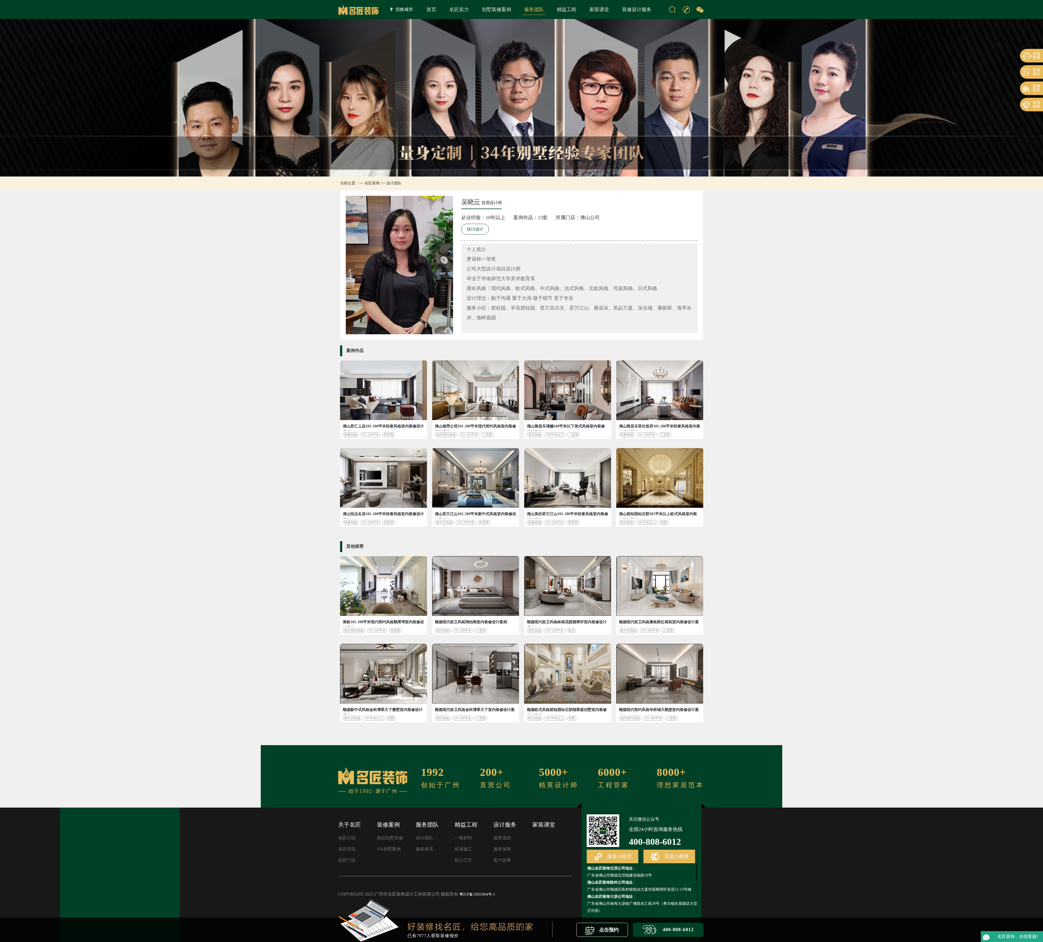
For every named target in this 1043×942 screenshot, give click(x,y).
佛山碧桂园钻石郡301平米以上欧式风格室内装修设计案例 (658, 515)
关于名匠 (349, 824)
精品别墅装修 (390, 838)
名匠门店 (347, 860)
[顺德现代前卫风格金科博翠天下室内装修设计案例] (475, 674)
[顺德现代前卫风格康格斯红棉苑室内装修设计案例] (659, 586)
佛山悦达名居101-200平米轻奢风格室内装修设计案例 (383, 515)
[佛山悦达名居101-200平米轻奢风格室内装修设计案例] (383, 478)
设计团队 (393, 183)
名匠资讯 (347, 849)
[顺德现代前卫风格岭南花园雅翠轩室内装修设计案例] (567, 586)
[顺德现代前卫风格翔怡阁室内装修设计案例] (475, 586)
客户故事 (502, 860)
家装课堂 (599, 9)
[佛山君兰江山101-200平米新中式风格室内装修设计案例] (475, 478)
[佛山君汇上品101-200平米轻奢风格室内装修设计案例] (383, 390)
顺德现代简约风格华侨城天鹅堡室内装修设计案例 (659, 711)
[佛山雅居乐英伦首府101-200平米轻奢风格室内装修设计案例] (659, 390)
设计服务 (505, 824)
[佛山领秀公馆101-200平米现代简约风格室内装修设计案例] (475, 390)
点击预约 (608, 929)
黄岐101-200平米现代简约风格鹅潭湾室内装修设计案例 (383, 623)
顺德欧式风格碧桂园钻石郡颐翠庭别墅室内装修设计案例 (567, 711)
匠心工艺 (463, 860)
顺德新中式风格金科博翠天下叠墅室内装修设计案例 (383, 711)
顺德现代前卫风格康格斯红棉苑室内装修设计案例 (659, 623)
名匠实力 (459, 9)
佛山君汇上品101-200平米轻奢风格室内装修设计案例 (383, 427)
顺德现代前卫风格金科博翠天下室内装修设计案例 (475, 711)
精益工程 (566, 9)
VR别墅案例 (389, 849)
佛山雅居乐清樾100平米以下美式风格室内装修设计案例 (566, 427)
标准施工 (463, 849)
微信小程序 (619, 856)
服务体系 (424, 849)
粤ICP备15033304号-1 (477, 894)
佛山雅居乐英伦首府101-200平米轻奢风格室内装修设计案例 (659, 427)
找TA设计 (475, 229)
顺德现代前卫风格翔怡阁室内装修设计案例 (471, 622)
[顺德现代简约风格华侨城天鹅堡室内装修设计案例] (659, 674)
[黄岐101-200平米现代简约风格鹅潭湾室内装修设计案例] (383, 586)
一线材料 (463, 838)
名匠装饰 (372, 183)
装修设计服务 (636, 9)
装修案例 (388, 824)
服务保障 (502, 849)
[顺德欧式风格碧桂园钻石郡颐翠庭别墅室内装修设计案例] (567, 674)
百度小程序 (676, 856)
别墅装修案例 (496, 9)
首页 (431, 9)
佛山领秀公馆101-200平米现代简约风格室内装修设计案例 (475, 427)
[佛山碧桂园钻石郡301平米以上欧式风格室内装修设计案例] (659, 478)
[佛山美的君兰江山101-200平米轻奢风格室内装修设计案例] (567, 478)
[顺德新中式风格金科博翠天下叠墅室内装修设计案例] (383, 674)
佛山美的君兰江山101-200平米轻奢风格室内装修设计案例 (567, 515)
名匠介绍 (347, 838)
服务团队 (534, 9)
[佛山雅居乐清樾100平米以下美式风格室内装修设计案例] (567, 390)
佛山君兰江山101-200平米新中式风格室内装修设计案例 (475, 515)
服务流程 (502, 838)
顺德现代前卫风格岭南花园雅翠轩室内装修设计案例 (567, 623)
